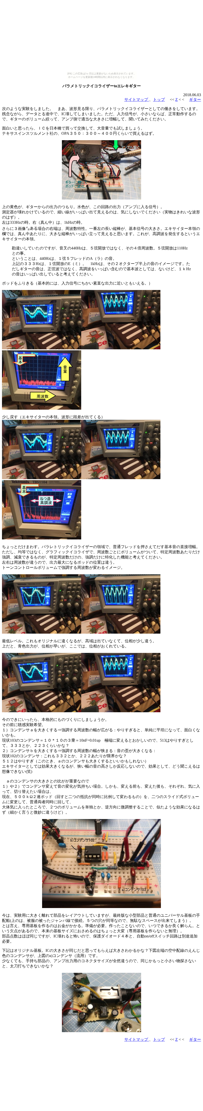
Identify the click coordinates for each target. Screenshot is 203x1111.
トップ (159, 99)
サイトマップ (136, 99)
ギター (195, 99)
